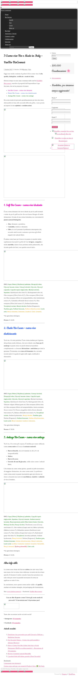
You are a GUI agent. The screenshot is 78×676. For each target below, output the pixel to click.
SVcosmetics (17, 618)
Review (25, 69)
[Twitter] (20, 2)
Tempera (64, 674)
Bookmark (7, 660)
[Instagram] (13, 2)
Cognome (55, 107)
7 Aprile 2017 (8, 69)
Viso (29, 69)
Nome (54, 98)
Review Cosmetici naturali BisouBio (19, 653)
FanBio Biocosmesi (36, 591)
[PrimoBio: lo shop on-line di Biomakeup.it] (63, 141)
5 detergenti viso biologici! (12, 663)
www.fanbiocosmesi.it (14, 591)
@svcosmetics (56, 78)
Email (54, 117)
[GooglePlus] (28, 2)
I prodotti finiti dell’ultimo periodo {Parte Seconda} (24, 656)
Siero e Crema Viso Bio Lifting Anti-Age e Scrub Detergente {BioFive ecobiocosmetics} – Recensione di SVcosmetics (25, 648)
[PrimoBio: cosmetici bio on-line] (63, 131)
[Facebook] (5, 2)
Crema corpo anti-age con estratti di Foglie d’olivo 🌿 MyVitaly (24, 666)
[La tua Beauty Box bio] (63, 134)
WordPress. (72, 674)
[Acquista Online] (63, 148)
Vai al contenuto (6, 10)
